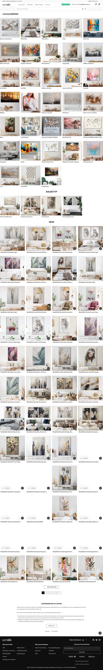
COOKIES (51, 650)
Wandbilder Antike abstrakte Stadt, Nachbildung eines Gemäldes (63, 372)
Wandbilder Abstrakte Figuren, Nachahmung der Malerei (11, 432)
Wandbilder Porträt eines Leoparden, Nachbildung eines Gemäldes (63, 342)
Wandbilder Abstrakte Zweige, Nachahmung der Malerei (63, 432)
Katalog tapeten (21, 653)
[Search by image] (83, 9)
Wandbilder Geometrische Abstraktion (37, 252)
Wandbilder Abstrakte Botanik (87, 581)
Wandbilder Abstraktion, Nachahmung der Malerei (89, 402)
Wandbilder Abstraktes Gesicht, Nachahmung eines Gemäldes (89, 492)
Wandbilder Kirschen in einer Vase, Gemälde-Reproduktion (89, 312)
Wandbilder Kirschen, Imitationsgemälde (63, 252)
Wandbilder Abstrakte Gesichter (62, 581)
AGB (36, 653)
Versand (5, 656)
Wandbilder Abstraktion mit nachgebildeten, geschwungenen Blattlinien (11, 372)
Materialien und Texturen (9, 650)
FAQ (4, 647)
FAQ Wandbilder (7, 653)
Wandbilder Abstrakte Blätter (35, 521)
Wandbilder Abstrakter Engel (9, 252)
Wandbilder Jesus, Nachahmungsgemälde (89, 372)
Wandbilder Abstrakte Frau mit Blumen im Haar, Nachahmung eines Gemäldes (63, 402)
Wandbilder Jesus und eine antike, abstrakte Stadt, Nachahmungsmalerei (63, 282)
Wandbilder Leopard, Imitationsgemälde (89, 252)
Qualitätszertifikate (22, 650)
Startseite (47, 631)
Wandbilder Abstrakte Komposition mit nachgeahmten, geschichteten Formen (11, 282)
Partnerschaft (52, 653)
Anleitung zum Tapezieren (9, 659)
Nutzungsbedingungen (54, 647)
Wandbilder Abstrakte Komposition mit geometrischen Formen (63, 312)
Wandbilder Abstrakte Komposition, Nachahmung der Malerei (37, 402)
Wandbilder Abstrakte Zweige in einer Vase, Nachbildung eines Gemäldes (89, 521)
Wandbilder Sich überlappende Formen (63, 551)
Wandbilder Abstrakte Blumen (9, 581)
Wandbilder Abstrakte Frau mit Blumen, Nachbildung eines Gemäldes (89, 462)
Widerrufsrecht (21, 647)
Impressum (38, 650)
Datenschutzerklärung (40, 647)
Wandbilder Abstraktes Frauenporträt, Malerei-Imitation (89, 432)
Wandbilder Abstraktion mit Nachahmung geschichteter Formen (37, 282)
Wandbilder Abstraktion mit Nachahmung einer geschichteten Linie (37, 372)
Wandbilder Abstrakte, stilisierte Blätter (37, 432)
